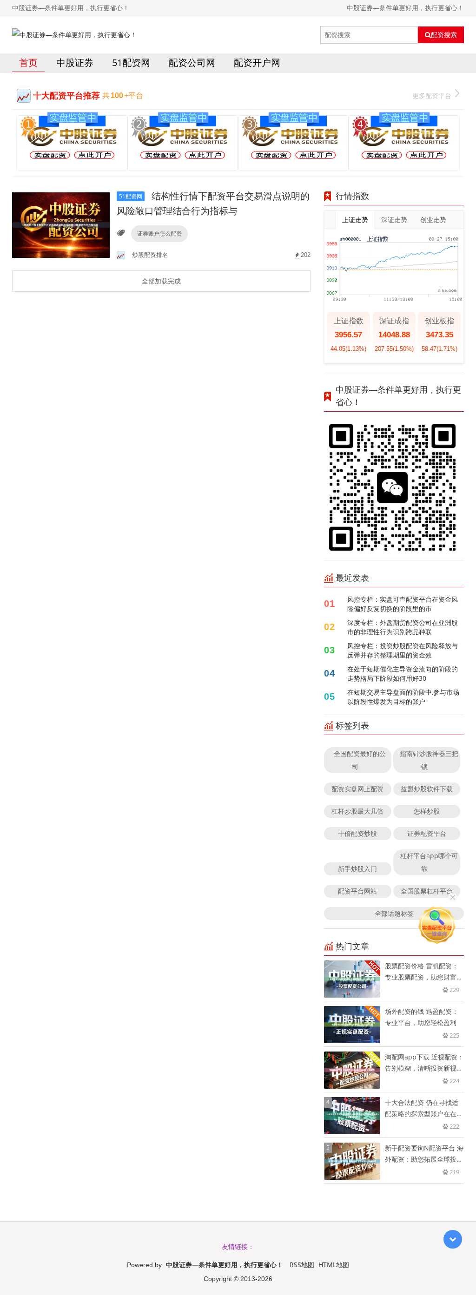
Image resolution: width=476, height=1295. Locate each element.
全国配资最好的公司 (360, 760)
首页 (28, 62)
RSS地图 (302, 1264)
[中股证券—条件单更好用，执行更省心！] (74, 34)
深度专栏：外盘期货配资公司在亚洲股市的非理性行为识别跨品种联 (402, 627)
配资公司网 (192, 62)
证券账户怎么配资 (159, 233)
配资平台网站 (357, 891)
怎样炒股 (427, 811)
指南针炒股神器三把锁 (429, 760)
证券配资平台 (426, 833)
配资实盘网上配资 (357, 788)
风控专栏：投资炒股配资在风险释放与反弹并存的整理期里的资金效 (402, 650)
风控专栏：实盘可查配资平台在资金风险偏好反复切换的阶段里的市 (402, 604)
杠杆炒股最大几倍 (357, 811)
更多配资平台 (431, 95)
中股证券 (74, 62)
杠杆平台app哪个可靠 (429, 862)
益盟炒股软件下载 (427, 788)
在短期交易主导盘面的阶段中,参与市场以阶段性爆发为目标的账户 (403, 697)
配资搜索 (444, 35)
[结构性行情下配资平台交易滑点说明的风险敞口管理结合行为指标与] (61, 224)
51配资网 (131, 62)
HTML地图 (333, 1264)
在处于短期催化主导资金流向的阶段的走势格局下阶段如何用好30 (402, 673)
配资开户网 (257, 62)
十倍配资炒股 (357, 833)
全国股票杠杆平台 (427, 891)
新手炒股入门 (357, 868)
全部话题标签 (394, 913)
